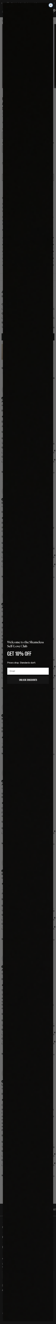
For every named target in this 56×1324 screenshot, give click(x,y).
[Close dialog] (51, 5)
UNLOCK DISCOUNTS (28, 679)
